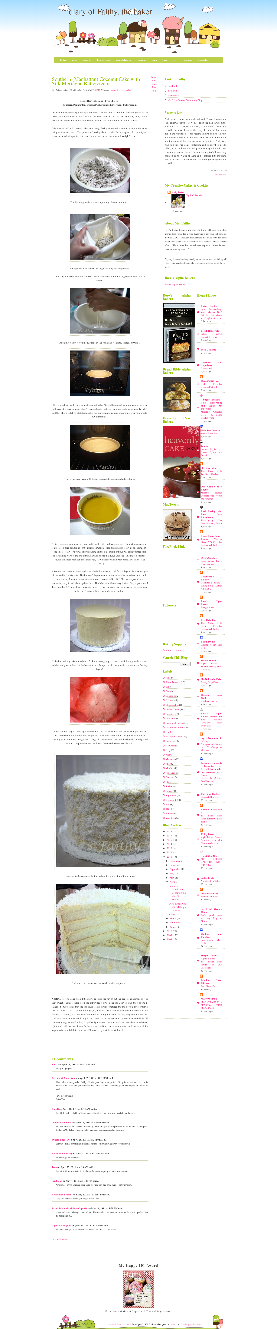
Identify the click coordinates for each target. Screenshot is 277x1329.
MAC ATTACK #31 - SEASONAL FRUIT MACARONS (211, 1005)
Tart (168, 804)
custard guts (207, 877)
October (174, 865)
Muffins (170, 768)
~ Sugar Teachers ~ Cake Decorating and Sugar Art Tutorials (211, 404)
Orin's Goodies (209, 558)
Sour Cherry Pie (208, 986)
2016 (170, 835)
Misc (62, 66)
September (175, 869)
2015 (170, 840)
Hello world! (206, 368)
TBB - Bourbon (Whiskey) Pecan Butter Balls (211, 722)
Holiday (170, 741)
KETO (169, 754)
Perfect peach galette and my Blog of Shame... (211, 918)
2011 (170, 856)
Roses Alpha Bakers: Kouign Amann (211, 562)
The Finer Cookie (210, 794)
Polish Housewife (210, 330)
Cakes (154, 59)
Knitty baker (207, 834)
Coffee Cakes (173, 709)
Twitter (63, 59)
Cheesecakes (202, 59)
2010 (170, 931)
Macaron (170, 759)
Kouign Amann (208, 607)
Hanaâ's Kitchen (210, 381)
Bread (164, 59)
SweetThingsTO (60, 1139)
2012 (170, 852)
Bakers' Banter (209, 306)
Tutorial (170, 813)
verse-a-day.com (220, 174)
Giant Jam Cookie (209, 700)
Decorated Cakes (104, 59)
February (174, 922)
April (173, 881)
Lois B (55, 1109)
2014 (170, 844)
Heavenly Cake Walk (211, 696)
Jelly (168, 750)
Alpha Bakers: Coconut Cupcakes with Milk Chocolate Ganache (211, 840)
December (175, 860)
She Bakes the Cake (211, 679)
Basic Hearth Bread (209, 896)
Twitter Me (173, 95)
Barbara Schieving (62, 1153)
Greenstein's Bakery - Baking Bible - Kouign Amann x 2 (211, 585)
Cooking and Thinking (211, 935)
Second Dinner (208, 660)
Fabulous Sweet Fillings (211, 981)
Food (168, 732)
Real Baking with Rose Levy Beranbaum (211, 514)
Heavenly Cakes (124, 89)
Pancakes (171, 772)
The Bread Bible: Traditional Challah (211, 472)
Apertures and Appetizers (211, 363)
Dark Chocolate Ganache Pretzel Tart (211, 385)
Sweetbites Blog (209, 856)
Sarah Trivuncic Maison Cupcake (69, 1208)
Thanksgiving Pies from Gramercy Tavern (211, 522)
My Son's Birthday (195, 195)
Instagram (173, 90)
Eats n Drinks (208, 641)
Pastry (175, 59)
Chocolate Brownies (210, 796)
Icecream (188, 59)
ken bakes (57, 1180)
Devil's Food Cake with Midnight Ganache (178, 907)
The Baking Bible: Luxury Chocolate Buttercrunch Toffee (211, 625)
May (172, 877)
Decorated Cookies (124, 59)
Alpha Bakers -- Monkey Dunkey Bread (211, 665)
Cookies (170, 714)
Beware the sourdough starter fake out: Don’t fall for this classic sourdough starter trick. (211, 313)
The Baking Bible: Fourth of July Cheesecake (211, 964)
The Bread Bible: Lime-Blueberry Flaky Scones (211, 818)
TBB (168, 809)
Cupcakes (171, 718)
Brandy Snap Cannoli (210, 682)
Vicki (54, 1064)
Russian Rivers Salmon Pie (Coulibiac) (211, 779)
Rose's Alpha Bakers (175, 284)
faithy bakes (177, 192)
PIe (167, 781)
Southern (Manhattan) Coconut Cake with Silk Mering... (177, 892)
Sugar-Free (171, 795)
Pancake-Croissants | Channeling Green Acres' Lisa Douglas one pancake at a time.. (211, 769)
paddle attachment (61, 1122)
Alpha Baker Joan (61, 1225)
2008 (170, 939)
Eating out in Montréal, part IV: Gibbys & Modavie (211, 747)
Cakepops (171, 695)
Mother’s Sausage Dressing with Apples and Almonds (211, 495)
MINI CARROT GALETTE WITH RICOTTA (211, 861)
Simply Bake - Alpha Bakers (211, 957)
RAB (168, 786)
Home (74, 59)
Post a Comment (60, 1239)
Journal (205, 446)
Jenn (54, 1167)
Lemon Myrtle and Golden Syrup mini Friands (211, 452)
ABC (168, 677)
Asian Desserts (173, 682)
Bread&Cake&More (211, 811)
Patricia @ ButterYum (64, 1078)
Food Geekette (208, 349)
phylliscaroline (209, 468)
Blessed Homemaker (63, 1194)
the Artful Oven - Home (211, 910)
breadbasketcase (209, 893)
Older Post (154, 85)
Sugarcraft (86, 59)
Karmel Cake (175, 914)
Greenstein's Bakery (207, 578)
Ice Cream (171, 745)
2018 (170, 831)
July (172, 873)
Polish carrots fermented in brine (211, 335)
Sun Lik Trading (174, 650)
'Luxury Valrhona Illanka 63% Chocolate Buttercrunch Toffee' (211, 542)
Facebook (173, 86)
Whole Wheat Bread (210, 433)
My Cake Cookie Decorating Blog (185, 100)
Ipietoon (173, 1324)
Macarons (142, 59)
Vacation (170, 818)
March (173, 918)
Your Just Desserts (210, 430)
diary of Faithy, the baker (110, 11)
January (174, 927)
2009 (170, 935)
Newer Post (154, 78)
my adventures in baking (211, 739)
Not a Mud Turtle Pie (210, 880)
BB (168, 686)
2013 (170, 848)
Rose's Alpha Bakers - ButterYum (211, 715)
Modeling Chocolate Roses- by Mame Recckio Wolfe (211, 414)
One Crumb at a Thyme (211, 488)
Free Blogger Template (191, 1324)
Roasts (169, 790)
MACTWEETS (209, 999)
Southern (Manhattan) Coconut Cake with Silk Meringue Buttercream (96, 81)
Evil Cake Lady (209, 620)
